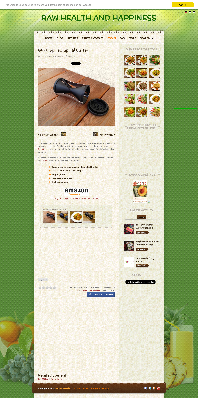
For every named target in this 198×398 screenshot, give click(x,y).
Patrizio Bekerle (62, 388)
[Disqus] (76, 336)
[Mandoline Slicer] (95, 134)
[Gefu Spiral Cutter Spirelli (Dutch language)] (190, 12)
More (132, 38)
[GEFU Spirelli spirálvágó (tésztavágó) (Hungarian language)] (194, 12)
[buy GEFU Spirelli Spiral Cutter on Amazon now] (76, 196)
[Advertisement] (76, 255)
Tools (112, 38)
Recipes (73, 38)
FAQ (122, 38)
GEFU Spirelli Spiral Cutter (50, 379)
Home (49, 38)
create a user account (91, 290)
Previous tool (49, 135)
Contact (85, 388)
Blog (60, 38)
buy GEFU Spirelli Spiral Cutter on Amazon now (76, 198)
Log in (76, 290)
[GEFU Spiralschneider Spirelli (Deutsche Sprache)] (186, 12)
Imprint (77, 388)
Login (180, 12)
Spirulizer (42, 149)
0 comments (72, 56)
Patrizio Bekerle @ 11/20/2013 (52, 56)
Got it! (182, 5)
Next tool (106, 135)
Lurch (44, 160)
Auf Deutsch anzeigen (100, 388)
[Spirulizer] (63, 134)
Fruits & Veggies (92, 38)
